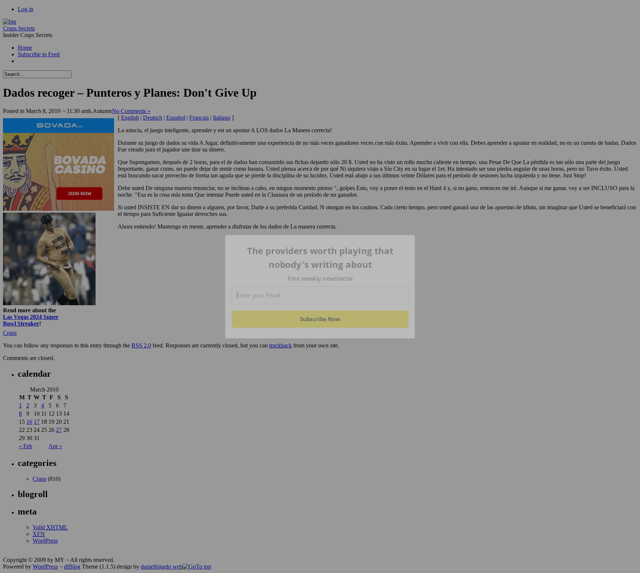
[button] (320, 257)
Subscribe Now (320, 319)
